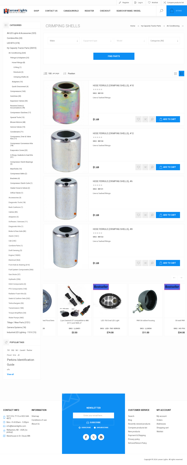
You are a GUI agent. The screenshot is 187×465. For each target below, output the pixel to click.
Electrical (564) (14, 260)
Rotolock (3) (18, 72)
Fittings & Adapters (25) (19, 58)
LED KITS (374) (13, 43)
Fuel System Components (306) (21, 270)
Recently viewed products (139, 424)
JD (19, 355)
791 (8, 350)
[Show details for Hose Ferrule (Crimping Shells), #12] (66, 150)
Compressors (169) (18, 91)
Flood (9, 355)
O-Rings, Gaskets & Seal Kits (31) (21, 156)
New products (134, 431)
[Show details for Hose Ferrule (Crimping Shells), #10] (66, 103)
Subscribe (86, 428)
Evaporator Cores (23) (19, 150)
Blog (130, 420)
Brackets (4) (15, 178)
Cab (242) (12, 241)
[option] (60, 310)
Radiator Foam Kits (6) (17, 294)
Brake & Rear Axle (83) (17, 231)
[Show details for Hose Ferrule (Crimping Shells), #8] (66, 246)
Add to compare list (145, 119)
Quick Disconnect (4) (20, 86)
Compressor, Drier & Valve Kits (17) (20, 138)
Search (131, 416)
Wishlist (160, 431)
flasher (29, 350)
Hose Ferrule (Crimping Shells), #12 (113, 133)
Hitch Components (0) (17, 284)
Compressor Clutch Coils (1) (21, 183)
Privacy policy (134, 439)
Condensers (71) (16, 132)
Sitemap (35, 416)
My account (162, 416)
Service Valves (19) (17, 127)
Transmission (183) (16, 308)
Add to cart (169, 119)
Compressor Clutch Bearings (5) (21, 163)
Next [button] (181, 277)
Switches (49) (15, 96)
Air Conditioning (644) (17, 53)
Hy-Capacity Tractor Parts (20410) (21, 48)
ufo (8, 369)
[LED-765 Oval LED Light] (96, 310)
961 (16, 350)
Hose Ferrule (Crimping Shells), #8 (113, 229)
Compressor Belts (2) (18, 174)
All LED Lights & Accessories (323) (21, 33)
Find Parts (114, 56)
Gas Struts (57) (14, 274)
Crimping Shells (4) (21, 77)
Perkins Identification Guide (20, 362)
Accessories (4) (15, 198)
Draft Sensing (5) (15, 250)
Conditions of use (39, 420)
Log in (140, 3)
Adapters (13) (17, 82)
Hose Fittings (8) (18, 62)
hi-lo (14, 355)
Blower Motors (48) (17, 122)
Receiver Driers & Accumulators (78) (17, 107)
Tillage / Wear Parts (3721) (18, 322)
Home (132, 26)
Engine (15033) (14, 255)
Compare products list (175, 3)
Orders (159, 420)
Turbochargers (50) (16, 303)
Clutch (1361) (14, 236)
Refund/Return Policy (137, 443)
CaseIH (22, 350)
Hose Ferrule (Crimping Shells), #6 (113, 181)
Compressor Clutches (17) (20, 113)
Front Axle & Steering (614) (19, 265)
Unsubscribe (102, 428)
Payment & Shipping (137, 435)
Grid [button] (175, 73)
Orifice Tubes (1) (16, 193)
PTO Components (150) (18, 289)
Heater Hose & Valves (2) (20, 188)
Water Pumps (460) (16, 318)
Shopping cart (163, 428)
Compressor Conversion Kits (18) (21, 144)
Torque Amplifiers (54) (17, 313)
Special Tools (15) (17, 117)
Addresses (161, 424)
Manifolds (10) (16, 169)
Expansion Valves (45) (19, 101)
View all (10, 374)
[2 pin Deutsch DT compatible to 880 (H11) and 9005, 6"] (61, 310)
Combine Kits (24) (14, 38)
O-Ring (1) (17, 67)
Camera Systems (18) (16, 327)
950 (12, 350)
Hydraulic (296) (15, 279)
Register (126, 3)
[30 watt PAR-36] (167, 310)
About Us (36, 424)
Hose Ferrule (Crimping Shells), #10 (113, 85)
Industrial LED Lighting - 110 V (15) (21, 332)
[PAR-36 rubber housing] (132, 310)
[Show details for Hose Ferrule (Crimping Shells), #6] (66, 198)
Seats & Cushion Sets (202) (19, 298)
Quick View (51, 311)
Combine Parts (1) (16, 246)
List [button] (181, 73)
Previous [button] (174, 277)
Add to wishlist (138, 119)
